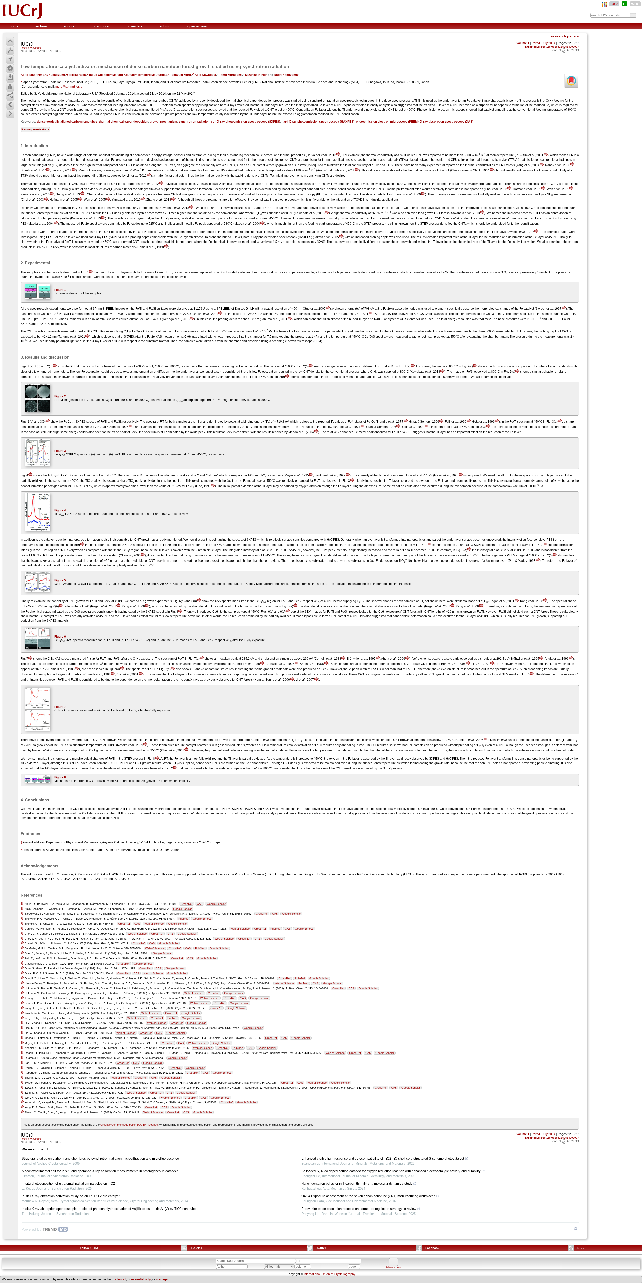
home (14, 26)
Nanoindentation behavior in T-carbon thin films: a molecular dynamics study (356, 1183)
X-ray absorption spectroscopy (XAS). (300, 242)
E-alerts (196, 1248)
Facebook (432, 1248)
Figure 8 (60, 777)
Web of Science (154, 923)
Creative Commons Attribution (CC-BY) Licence (129, 1124)
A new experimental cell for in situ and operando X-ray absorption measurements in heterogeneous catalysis (100, 1171)
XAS (144, 331)
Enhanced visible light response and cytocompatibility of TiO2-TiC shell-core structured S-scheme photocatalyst (382, 1158)
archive (41, 26)
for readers (134, 26)
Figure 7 (60, 707)
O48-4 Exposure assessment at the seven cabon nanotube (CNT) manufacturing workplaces (368, 1196)
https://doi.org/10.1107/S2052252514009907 (552, 46)
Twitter (321, 1248)
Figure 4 (60, 510)
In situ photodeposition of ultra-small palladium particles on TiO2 (68, 1183)
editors (69, 26)
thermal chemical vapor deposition (123, 121)
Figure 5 (60, 580)
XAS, (56, 247)
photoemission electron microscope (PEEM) (387, 121)
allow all (120, 1279)
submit (165, 26)
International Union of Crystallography (329, 1274)
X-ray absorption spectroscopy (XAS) (446, 121)
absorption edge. (194, 400)
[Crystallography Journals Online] (604, 4)
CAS (199, 903)
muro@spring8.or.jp (68, 86)
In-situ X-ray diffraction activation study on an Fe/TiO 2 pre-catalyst (71, 1196)
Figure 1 (60, 290)
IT (624, 4)
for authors (101, 26)
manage (162, 1279)
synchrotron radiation (194, 121)
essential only (141, 1279)
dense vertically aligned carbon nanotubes (67, 121)
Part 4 (536, 43)
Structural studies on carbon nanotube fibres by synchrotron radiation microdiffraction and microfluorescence (100, 1158)
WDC (635, 4)
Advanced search (395, 1267)
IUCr (614, 4)
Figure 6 (60, 636)
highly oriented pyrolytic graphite (209, 664)
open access (197, 26)
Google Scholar (216, 903)
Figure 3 (60, 451)
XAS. (266, 809)
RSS (580, 1248)
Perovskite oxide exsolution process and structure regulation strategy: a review (358, 1209)
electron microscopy (451, 109)
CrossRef (186, 903)
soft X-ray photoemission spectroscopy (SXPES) (245, 121)
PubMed (183, 918)
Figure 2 (60, 396)
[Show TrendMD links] (576, 1229)
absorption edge (406, 308)
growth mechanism (163, 121)
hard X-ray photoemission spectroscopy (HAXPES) (318, 121)
